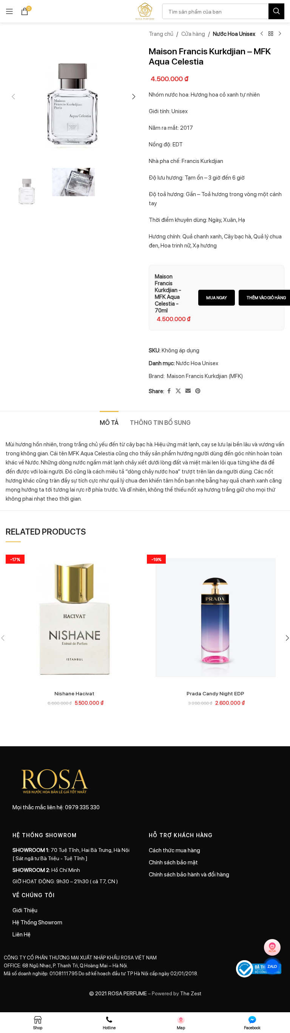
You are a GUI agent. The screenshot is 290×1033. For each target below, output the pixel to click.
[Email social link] (188, 391)
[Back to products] (270, 33)
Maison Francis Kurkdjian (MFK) (205, 376)
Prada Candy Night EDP (215, 693)
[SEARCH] (276, 11)
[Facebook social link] (168, 391)
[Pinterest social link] (198, 391)
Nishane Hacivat (74, 693)
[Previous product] (261, 33)
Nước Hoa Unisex (234, 33)
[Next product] (279, 33)
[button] (13, 96)
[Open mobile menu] (9, 11)
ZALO (272, 966)
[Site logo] (145, 10)
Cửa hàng (193, 33)
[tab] (109, 421)
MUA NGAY (216, 297)
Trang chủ (161, 33)
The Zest (190, 993)
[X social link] (178, 391)
